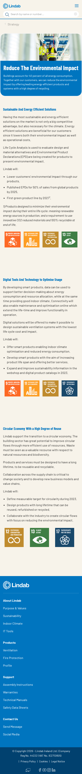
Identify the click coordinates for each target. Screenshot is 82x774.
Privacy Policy (28, 761)
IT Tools (8, 631)
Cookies (43, 761)
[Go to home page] (12, 6)
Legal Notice (58, 761)
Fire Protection (13, 658)
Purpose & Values (14, 608)
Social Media (11, 734)
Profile (7, 665)
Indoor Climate (13, 623)
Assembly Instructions (18, 684)
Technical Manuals (15, 700)
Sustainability (12, 616)
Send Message (12, 726)
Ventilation (10, 650)
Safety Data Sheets (15, 707)
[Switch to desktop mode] (28, 769)
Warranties (10, 692)
